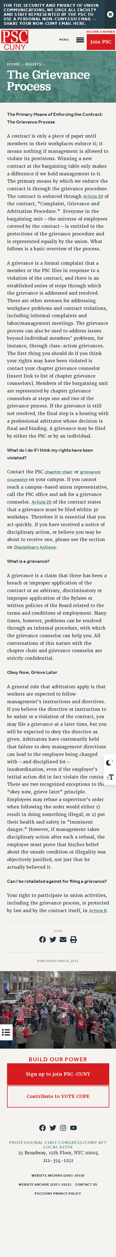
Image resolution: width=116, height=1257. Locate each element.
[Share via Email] (63, 939)
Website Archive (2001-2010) (58, 1175)
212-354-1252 (58, 1160)
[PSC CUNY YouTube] (73, 1127)
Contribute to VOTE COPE (58, 1096)
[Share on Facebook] (42, 939)
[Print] (73, 939)
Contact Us (86, 1185)
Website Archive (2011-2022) (45, 1185)
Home (13, 64)
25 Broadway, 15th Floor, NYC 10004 (58, 1153)
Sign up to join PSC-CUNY (58, 1074)
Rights (33, 64)
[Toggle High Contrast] (110, 761)
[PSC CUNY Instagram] (63, 1127)
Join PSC (100, 42)
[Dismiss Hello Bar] (110, 14)
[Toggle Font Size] (110, 777)
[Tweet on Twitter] (53, 939)
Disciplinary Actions (35, 547)
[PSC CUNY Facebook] (42, 1127)
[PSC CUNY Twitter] (53, 1127)
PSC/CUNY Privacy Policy (58, 1194)
